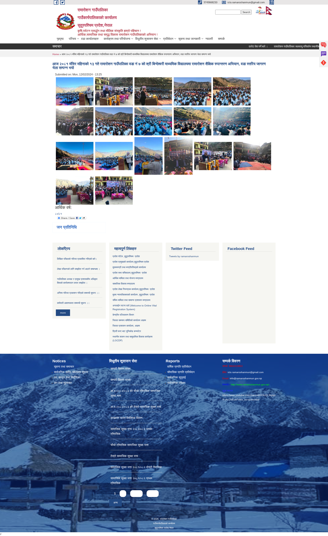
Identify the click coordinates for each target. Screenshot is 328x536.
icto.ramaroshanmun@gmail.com (246, 372)
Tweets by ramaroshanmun (184, 256)
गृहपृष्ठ (60, 39)
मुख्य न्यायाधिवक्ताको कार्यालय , (126, 294)
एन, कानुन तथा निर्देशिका (67, 377)
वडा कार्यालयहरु (90, 39)
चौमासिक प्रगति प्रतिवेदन (181, 372)
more (63, 312)
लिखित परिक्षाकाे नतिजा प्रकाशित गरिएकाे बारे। (77, 258)
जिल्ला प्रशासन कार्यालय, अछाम (126, 325)
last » (152, 493)
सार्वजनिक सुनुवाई (176, 377)
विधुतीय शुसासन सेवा (146, 39)
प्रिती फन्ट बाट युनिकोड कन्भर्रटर (127, 331)
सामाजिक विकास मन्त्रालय (124, 283)
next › (136, 493)
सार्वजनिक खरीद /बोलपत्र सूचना (71, 372)
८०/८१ (58, 213)
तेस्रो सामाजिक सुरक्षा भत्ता (124, 456)
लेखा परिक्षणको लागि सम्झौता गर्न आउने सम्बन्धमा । (78, 269)
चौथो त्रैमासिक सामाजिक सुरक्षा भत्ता (129, 445)
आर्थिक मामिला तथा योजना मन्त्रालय (128, 278)
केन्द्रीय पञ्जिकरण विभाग (123, 314)
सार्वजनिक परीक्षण (176, 383)
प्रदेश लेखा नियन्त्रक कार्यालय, (126, 289)
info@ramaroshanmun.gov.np (246, 378)
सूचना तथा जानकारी (189, 39)
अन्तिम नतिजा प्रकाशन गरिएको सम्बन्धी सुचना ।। (78, 293)
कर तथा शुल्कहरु (63, 383)
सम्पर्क (221, 39)
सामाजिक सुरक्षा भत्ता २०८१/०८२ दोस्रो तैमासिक (136, 467)
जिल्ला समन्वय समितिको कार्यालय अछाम (129, 320)
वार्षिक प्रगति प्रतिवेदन (179, 366)
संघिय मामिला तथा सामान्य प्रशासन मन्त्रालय (131, 300)
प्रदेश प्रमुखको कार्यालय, (123, 261)
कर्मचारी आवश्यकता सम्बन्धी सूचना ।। (73, 303)
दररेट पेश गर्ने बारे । (240, 46)
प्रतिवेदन (168, 39)
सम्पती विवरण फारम (121, 368)
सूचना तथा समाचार (64, 366)
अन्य (115, 502)
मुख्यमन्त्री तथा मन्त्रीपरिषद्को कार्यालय (129, 267)
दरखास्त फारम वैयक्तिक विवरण (126, 418)
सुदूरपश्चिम (139, 261)
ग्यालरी (209, 39)
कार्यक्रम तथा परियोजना (117, 39)
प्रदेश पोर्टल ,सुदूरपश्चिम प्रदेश (126, 256)
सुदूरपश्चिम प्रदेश (139, 272)
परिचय (72, 39)
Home (55, 54)
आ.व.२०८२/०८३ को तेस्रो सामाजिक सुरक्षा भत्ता (136, 406)
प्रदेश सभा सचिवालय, (122, 272)
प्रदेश (146, 261)
